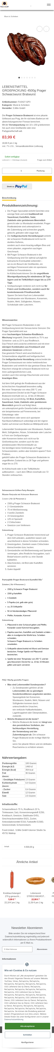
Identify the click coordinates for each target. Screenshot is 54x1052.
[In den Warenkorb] (27, 178)
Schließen (27, 1035)
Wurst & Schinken (21, 105)
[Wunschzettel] (31, 5)
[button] (21, 5)
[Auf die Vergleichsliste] (39, 29)
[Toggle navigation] (49, 4)
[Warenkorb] (35, 5)
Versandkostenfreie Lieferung (29, 146)
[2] (17, 186)
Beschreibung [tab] (9, 198)
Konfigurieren (27, 1042)
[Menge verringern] (5, 171)
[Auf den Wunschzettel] (46, 29)
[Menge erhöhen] (49, 171)
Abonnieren (42, 949)
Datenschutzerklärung (13, 1019)
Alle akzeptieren (27, 1026)
